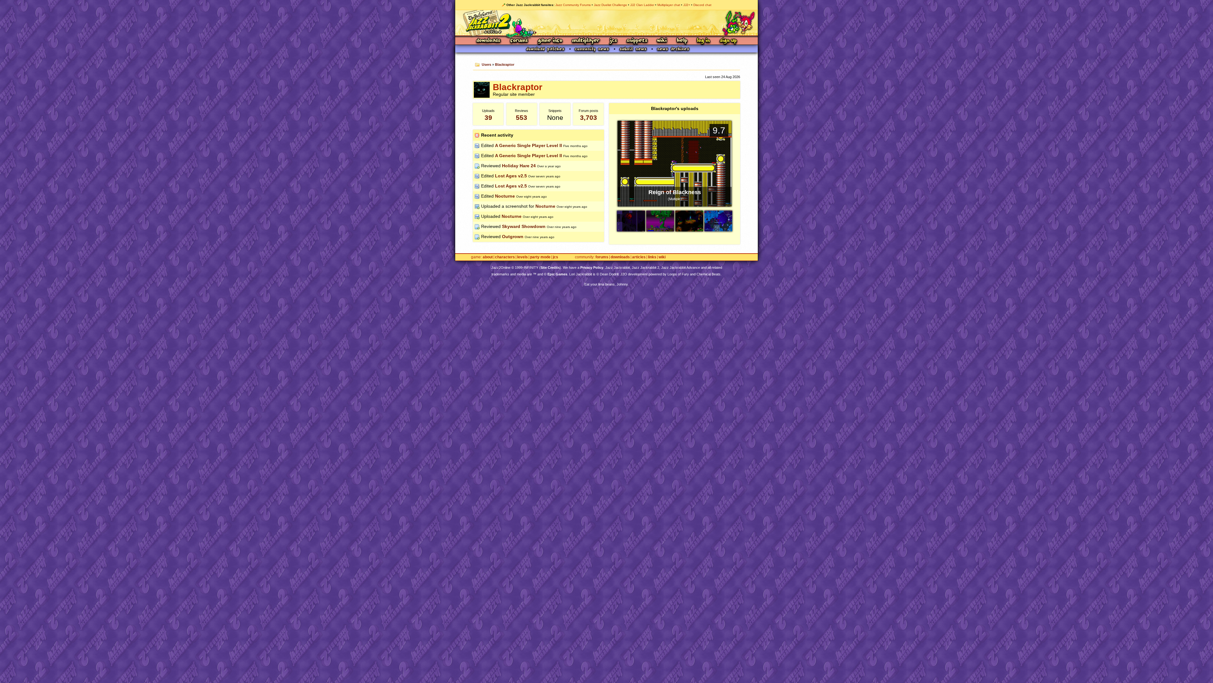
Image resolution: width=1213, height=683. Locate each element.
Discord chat (702, 5)
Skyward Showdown (524, 226)
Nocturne (505, 196)
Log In (703, 41)
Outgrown (512, 236)
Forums (519, 41)
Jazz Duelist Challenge (610, 5)
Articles (639, 257)
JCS (613, 41)
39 (488, 117)
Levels (522, 257)
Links (652, 257)
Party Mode (540, 257)
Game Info (550, 41)
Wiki (662, 41)
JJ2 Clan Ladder (642, 5)
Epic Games (557, 274)
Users (486, 64)
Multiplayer (585, 41)
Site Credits (550, 267)
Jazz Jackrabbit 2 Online (606, 22)
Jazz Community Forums (573, 5)
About (488, 257)
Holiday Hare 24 (519, 165)
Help (682, 41)
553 (521, 117)
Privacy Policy (591, 267)
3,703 (588, 117)
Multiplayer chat (668, 5)
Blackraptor (504, 64)
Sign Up (728, 41)
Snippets (637, 41)
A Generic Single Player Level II (528, 145)
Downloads (489, 41)
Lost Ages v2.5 (511, 175)
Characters (505, 257)
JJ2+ (686, 5)
